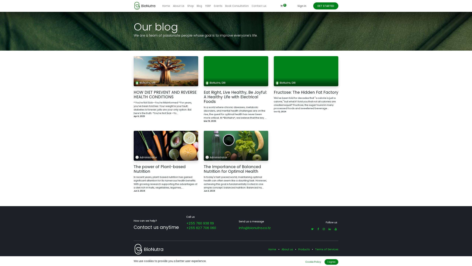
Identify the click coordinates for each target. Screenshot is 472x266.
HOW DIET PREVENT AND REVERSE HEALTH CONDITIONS (165, 94)
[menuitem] (166, 6)
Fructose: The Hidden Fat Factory (306, 92)
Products (304, 249)
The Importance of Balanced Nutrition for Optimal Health (232, 169)
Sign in (301, 6)
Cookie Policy (313, 261)
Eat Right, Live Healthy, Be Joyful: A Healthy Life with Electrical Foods (235, 97)
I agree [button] (331, 261)
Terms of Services (326, 249)
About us (287, 249)
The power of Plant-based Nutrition (160, 169)
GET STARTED (325, 6)
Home (272, 249)
